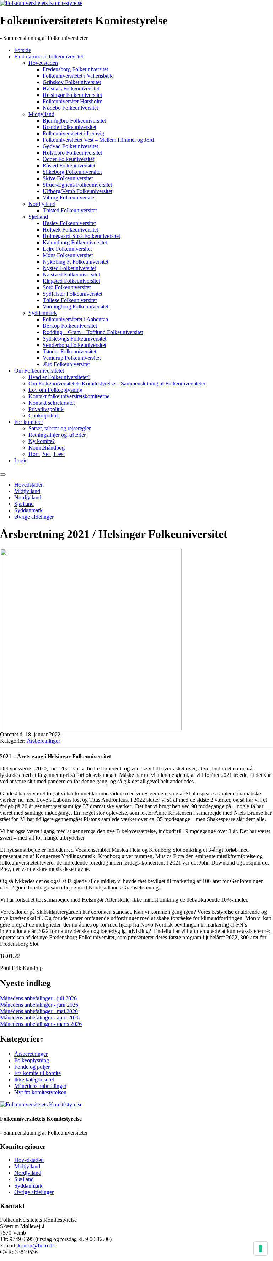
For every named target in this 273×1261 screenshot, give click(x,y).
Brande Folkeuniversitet (69, 127)
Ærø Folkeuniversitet (66, 364)
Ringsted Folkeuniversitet (71, 281)
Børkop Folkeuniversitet (70, 326)
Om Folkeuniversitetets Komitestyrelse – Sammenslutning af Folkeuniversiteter (116, 383)
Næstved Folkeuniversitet (71, 274)
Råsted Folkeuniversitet (69, 165)
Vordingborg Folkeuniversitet (75, 306)
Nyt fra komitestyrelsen (40, 1092)
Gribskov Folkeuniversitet (72, 82)
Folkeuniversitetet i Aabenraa (75, 319)
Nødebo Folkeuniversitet (70, 108)
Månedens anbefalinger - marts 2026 (41, 1024)
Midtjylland (41, 114)
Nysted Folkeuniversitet (69, 268)
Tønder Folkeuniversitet (69, 351)
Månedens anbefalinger (40, 1086)
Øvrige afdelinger (34, 517)
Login (21, 460)
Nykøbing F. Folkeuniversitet (75, 262)
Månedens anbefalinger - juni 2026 (39, 1005)
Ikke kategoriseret (34, 1079)
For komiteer (28, 422)
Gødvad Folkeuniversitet (70, 146)
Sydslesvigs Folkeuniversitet (74, 339)
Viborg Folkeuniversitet (69, 197)
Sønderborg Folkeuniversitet (74, 345)
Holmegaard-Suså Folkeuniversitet (81, 236)
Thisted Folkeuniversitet (70, 210)
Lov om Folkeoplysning (55, 390)
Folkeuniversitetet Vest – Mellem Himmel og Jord (98, 140)
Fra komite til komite (37, 1073)
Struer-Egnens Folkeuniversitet (77, 185)
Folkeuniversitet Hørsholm (72, 101)
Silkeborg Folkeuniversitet (72, 172)
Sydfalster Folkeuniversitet (72, 294)
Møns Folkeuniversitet (68, 255)
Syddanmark (42, 313)
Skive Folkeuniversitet (68, 178)
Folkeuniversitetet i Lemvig (73, 133)
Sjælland (38, 217)
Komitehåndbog (46, 448)
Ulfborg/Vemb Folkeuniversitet (77, 191)
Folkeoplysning (31, 1060)
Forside (22, 50)
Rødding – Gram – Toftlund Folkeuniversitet (93, 332)
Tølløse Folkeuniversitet (70, 300)
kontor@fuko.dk (36, 1245)
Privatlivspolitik (46, 409)
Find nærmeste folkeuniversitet (48, 56)
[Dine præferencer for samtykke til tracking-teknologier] (260, 1248)
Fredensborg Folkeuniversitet (75, 69)
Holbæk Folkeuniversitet (70, 230)
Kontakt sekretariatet (51, 403)
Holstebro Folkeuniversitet (72, 153)
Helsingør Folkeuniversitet (72, 95)
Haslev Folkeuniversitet (69, 223)
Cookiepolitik (43, 415)
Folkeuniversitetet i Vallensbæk (78, 76)
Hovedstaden (43, 63)
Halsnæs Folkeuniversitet (71, 88)
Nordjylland (41, 204)
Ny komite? (41, 441)
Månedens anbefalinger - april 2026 (40, 1017)
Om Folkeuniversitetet (39, 371)
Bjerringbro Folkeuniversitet (74, 121)
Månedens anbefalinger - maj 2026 (39, 1011)
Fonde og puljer (32, 1067)
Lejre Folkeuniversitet (67, 249)
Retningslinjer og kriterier (57, 435)
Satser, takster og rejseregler (59, 428)
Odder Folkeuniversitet (68, 159)
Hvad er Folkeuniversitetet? (59, 377)
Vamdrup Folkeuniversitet (72, 358)
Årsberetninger (43, 741)
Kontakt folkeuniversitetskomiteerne (68, 396)
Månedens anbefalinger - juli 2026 (38, 998)
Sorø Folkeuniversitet (67, 287)
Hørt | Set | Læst (46, 454)
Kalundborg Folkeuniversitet (75, 242)
